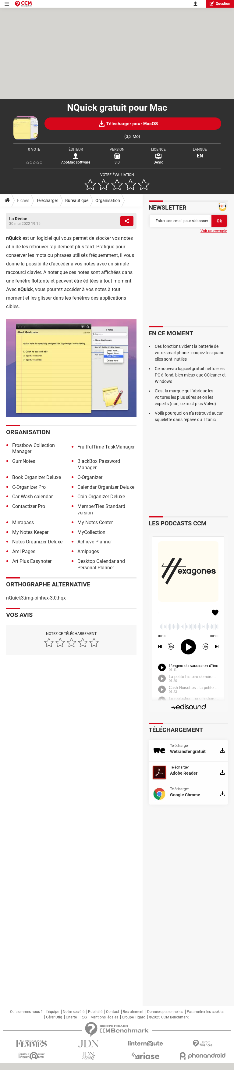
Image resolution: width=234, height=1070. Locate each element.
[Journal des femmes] (31, 1043)
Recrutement (133, 1012)
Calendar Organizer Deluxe (105, 487)
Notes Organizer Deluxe (37, 542)
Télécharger (47, 200)
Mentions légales (104, 1017)
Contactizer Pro (28, 506)
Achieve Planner (94, 542)
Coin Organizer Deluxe (101, 496)
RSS (83, 1017)
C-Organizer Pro (29, 487)
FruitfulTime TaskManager (106, 447)
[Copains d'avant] (31, 1056)
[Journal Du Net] (88, 1043)
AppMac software (75, 162)
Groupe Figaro (133, 1017)
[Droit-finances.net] (202, 1043)
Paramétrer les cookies (205, 1012)
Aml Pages (23, 551)
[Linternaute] (145, 1044)
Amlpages (88, 551)
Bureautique (76, 200)
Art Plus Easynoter (31, 561)
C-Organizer (89, 477)
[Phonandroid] (202, 1056)
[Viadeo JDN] (88, 1056)
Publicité (95, 1012)
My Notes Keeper (30, 532)
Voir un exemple (213, 231)
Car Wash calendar (32, 496)
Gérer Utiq (54, 1017)
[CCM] (23, 4)
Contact (112, 1012)
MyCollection (91, 532)
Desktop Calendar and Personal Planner (101, 564)
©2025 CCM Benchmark (169, 1017)
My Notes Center (95, 522)
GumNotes (23, 461)
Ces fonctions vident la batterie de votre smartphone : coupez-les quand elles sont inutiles (190, 353)
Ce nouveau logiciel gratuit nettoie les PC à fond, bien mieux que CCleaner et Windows (190, 375)
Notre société (73, 1012)
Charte (71, 1017)
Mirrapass (23, 522)
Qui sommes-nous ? (26, 1012)
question (223, 4)
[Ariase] (145, 1055)
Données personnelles (165, 1012)
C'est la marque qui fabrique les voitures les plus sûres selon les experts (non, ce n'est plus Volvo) (185, 397)
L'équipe (52, 1012)
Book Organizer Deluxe (36, 477)
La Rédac (18, 218)
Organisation (107, 200)
